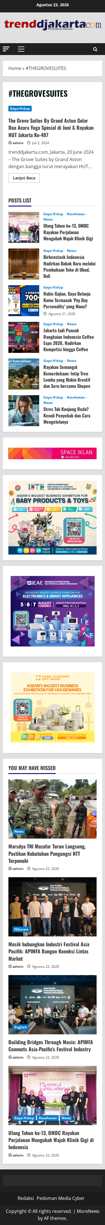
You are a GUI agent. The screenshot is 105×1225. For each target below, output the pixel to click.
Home (14, 68)
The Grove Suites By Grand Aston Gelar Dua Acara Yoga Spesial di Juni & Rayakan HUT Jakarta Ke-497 (51, 127)
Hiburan (21, 929)
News (48, 219)
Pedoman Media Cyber (61, 1198)
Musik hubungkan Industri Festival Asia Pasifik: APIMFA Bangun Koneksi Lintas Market (48, 951)
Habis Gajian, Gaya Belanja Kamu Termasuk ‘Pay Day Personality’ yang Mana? (23, 300)
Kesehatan (76, 214)
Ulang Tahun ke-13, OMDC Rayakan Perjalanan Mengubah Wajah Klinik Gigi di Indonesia (23, 227)
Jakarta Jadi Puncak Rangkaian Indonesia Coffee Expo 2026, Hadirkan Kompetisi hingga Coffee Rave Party (23, 337)
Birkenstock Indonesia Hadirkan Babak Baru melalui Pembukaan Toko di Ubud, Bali (23, 264)
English (20, 1027)
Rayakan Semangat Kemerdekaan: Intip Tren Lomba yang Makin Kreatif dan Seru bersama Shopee (23, 374)
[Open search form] (95, 49)
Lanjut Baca (26, 179)
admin (18, 142)
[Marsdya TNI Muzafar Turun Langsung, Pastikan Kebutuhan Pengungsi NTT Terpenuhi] (52, 809)
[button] (6, 49)
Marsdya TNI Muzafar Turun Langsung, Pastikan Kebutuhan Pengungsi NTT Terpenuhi (47, 853)
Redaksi (26, 1198)
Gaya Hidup (20, 108)
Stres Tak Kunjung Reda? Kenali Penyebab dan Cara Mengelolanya (23, 410)
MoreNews (88, 1211)
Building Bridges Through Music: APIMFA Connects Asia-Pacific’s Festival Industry (50, 1045)
